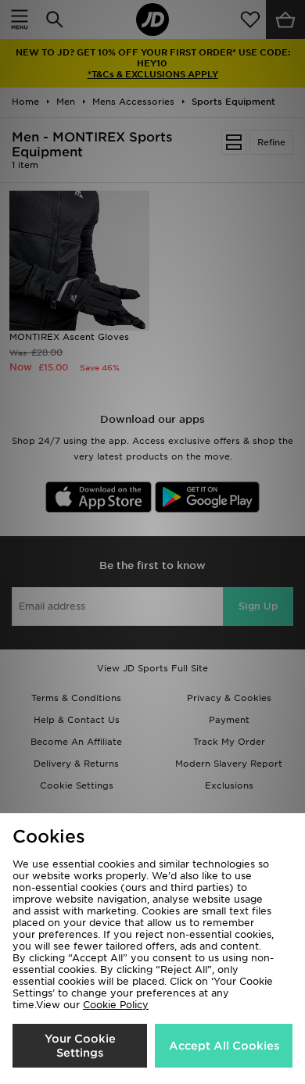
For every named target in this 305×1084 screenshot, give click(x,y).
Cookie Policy (116, 1005)
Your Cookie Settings (80, 1045)
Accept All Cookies (224, 1045)
